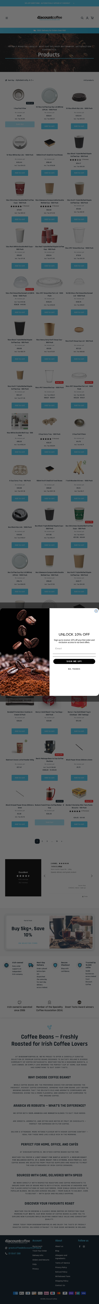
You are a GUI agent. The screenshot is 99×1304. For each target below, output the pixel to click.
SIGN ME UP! (74, 661)
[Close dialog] (96, 610)
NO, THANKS (74, 669)
